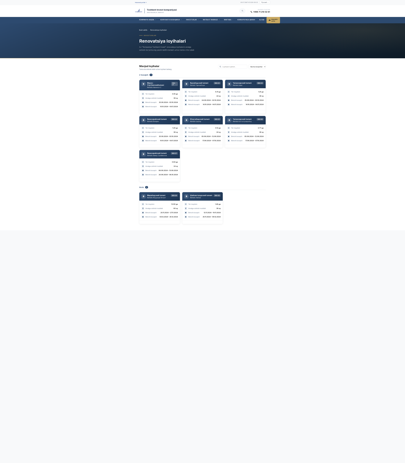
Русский (264, 2)
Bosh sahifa (143, 30)
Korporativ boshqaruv (170, 20)
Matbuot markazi (210, 20)
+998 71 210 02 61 (261, 12)
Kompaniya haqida (146, 20)
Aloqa (261, 20)
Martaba (227, 20)
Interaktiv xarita (274, 20)
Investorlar (191, 20)
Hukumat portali (140, 2)
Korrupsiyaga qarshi (246, 20)
